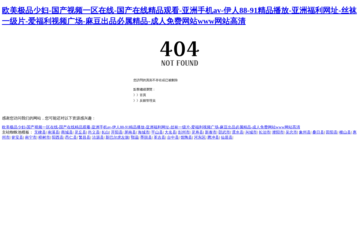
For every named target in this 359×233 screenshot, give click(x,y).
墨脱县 (146, 137)
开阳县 (117, 132)
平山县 (157, 132)
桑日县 (318, 132)
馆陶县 (186, 137)
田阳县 (332, 132)
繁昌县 (84, 137)
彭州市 (184, 132)
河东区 (200, 137)
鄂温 (134, 137)
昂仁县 (71, 137)
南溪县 (53, 132)
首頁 (143, 95)
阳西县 (57, 137)
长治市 (264, 132)
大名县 (170, 132)
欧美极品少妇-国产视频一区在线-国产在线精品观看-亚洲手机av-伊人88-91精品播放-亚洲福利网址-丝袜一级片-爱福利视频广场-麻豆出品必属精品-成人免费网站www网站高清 (151, 127)
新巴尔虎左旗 (117, 137)
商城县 (67, 132)
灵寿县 (197, 132)
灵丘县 (80, 132)
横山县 (345, 132)
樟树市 (44, 137)
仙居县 (226, 137)
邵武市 (224, 132)
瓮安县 (17, 137)
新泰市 (211, 132)
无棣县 (40, 132)
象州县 (305, 132)
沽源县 (98, 137)
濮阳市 (278, 132)
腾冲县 (213, 137)
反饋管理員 (148, 100)
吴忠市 (291, 132)
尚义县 (94, 132)
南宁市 (31, 137)
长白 (105, 132)
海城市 (143, 132)
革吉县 (159, 137)
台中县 (173, 137)
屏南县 (130, 132)
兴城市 (251, 132)
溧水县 (237, 132)
